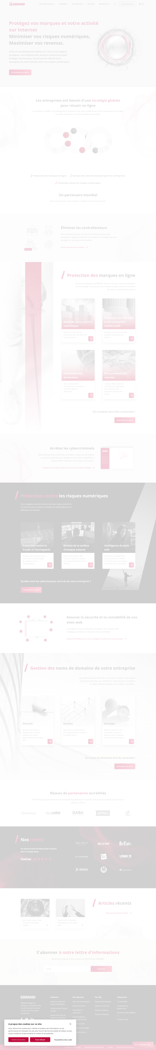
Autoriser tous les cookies (18, 1039)
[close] (70, 1024)
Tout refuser (40, 1040)
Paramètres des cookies (63, 1040)
